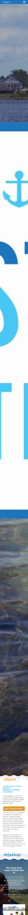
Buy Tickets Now (14, 809)
